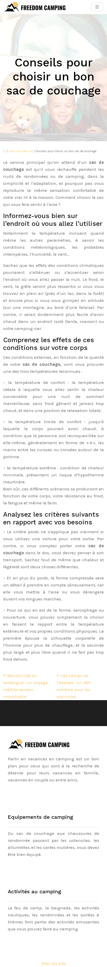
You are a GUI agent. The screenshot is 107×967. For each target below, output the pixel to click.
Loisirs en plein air (21, 151)
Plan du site (54, 963)
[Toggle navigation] (97, 7)
